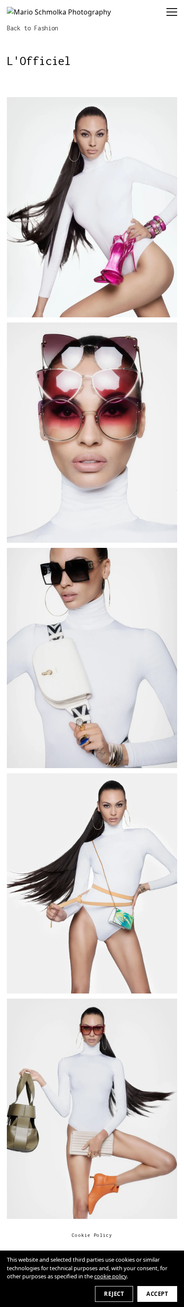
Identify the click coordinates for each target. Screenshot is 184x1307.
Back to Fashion (32, 28)
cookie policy (110, 1276)
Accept (157, 1294)
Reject (114, 1294)
